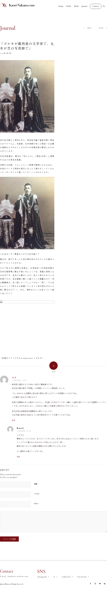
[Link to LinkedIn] (105, 584)
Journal (7, 27)
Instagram (42, 576)
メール (37, 494)
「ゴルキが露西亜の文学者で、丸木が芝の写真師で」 (27, 45)
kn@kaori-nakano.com (18, 576)
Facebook (81, 576)
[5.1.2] (27, 96)
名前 (36, 484)
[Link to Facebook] (90, 584)
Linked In (66, 576)
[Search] (105, 6)
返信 (13, 420)
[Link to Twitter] (100, 584)
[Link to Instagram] (95, 584)
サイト (36, 503)
